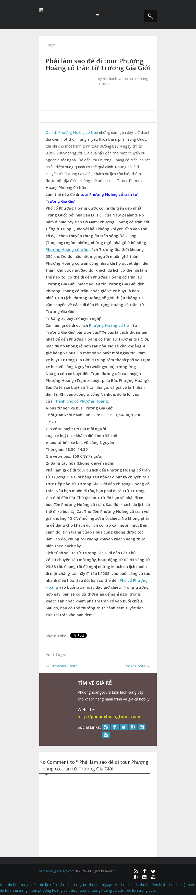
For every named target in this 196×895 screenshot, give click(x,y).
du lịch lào (48, 884)
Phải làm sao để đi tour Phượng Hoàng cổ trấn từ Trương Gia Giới (98, 64)
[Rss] (106, 727)
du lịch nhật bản (181, 884)
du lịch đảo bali (152, 884)
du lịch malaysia (73, 884)
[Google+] (133, 727)
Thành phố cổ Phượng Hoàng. (81, 401)
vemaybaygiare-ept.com (57, 871)
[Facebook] (115, 727)
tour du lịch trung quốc (18, 884)
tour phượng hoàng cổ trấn (52, 890)
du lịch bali (128, 884)
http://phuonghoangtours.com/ (109, 716)
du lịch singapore (103, 884)
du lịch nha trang (14, 890)
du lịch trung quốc (141, 890)
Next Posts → (137, 665)
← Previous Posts (62, 665)
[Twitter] (124, 727)
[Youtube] (106, 735)
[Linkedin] (141, 727)
